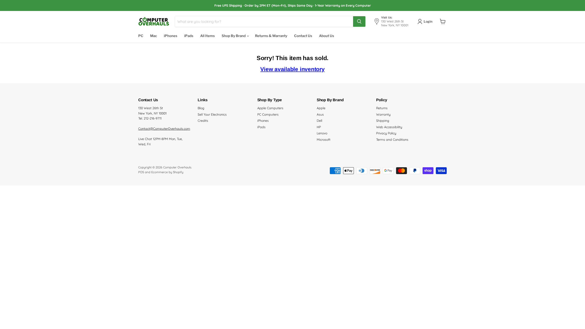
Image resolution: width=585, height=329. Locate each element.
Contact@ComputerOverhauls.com (164, 129)
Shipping (382, 121)
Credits (203, 121)
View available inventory (292, 69)
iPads (188, 36)
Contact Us (303, 36)
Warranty (383, 114)
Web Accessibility (389, 127)
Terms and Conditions (392, 140)
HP (319, 127)
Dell (319, 121)
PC (140, 36)
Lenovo (322, 133)
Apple (321, 108)
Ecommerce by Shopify (167, 172)
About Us (326, 36)
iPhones (170, 36)
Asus (320, 114)
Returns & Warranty (271, 36)
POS (141, 172)
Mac (153, 36)
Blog (201, 108)
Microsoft (323, 140)
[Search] (359, 21)
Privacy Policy (386, 133)
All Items (207, 36)
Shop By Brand (234, 36)
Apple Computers (270, 108)
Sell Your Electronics (212, 114)
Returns (382, 108)
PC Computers (268, 114)
